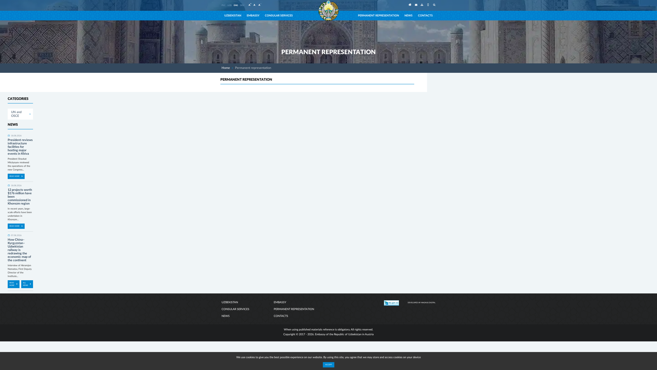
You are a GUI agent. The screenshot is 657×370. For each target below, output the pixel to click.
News (408, 15)
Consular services (279, 15)
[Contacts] (416, 5)
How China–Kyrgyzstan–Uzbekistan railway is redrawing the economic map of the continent (19, 250)
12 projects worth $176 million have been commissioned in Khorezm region (20, 196)
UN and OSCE (16, 114)
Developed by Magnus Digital (421, 303)
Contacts (425, 15)
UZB (230, 5)
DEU (242, 5)
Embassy (253, 15)
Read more (14, 176)
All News (25, 284)
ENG (236, 5)
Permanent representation (378, 15)
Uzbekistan (232, 15)
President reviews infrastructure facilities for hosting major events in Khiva (20, 147)
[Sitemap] (422, 5)
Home (226, 68)
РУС (224, 5)
